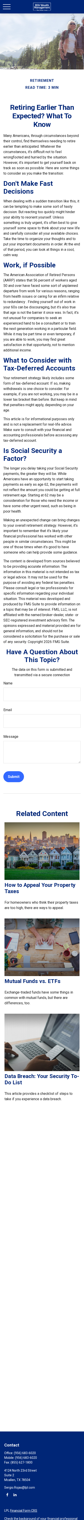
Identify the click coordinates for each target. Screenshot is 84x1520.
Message (10, 736)
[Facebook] (7, 1495)
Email (7, 710)
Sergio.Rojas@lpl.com (19, 1487)
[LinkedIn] (15, 1495)
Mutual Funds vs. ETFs (32, 981)
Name (8, 683)
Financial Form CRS (23, 1510)
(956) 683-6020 (25, 1453)
